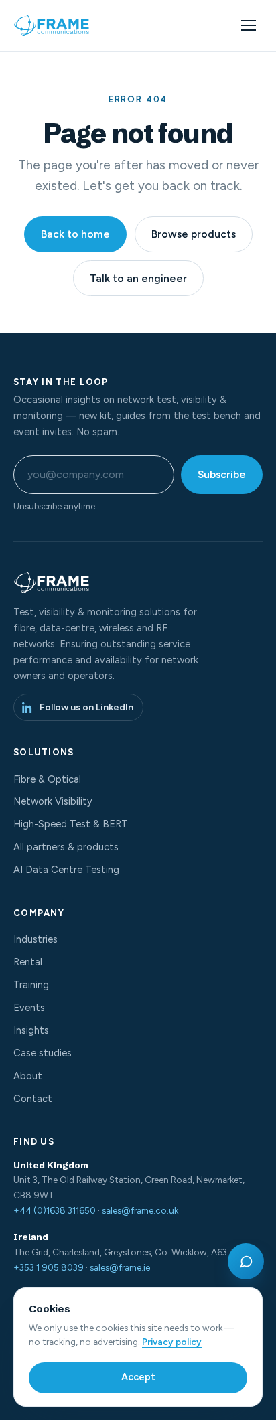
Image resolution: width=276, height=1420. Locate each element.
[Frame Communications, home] (52, 25)
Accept (138, 1377)
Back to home (75, 234)
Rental (27, 962)
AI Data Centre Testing (66, 870)
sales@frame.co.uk (140, 1210)
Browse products (193, 234)
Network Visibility (52, 801)
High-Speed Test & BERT (70, 824)
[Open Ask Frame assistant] (246, 1261)
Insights (31, 1030)
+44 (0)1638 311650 (54, 1210)
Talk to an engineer (138, 278)
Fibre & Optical (47, 779)
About (27, 1076)
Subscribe (222, 474)
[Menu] (248, 25)
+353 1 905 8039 (48, 1267)
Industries (35, 939)
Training (31, 985)
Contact (32, 1099)
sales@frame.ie (120, 1267)
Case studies (42, 1053)
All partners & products (66, 847)
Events (29, 1008)
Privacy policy (172, 1341)
